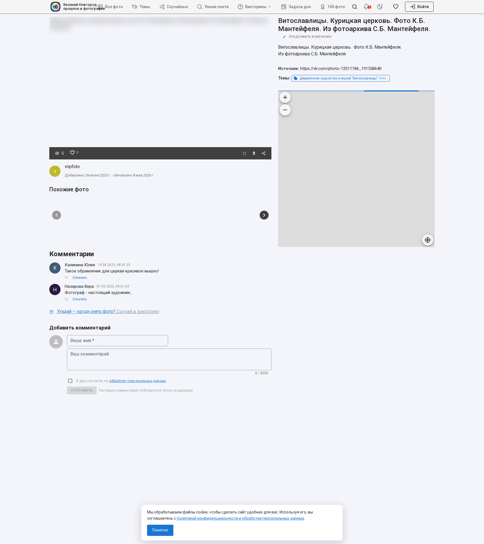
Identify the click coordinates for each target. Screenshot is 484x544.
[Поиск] (355, 7)
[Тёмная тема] (380, 6)
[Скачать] (254, 153)
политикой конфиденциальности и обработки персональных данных (240, 518)
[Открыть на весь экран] (244, 153)
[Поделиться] (263, 153)
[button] (366, 6)
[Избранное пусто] (396, 7)
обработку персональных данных (137, 381)
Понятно (160, 530)
